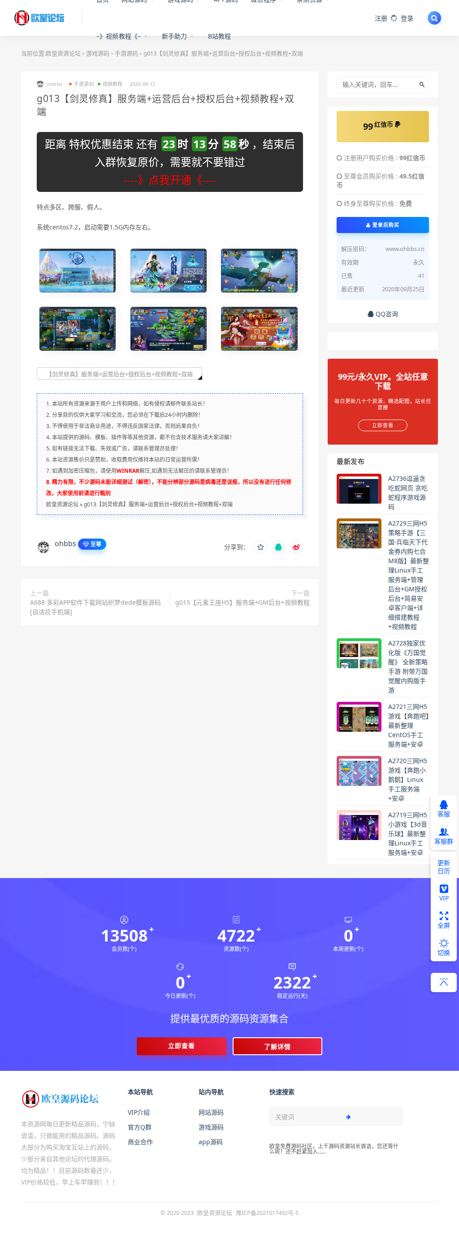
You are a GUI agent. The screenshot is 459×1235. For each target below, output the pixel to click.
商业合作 (140, 1141)
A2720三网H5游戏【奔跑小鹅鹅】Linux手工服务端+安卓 (407, 779)
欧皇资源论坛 (63, 53)
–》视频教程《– (118, 36)
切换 (443, 952)
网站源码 (211, 1112)
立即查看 (181, 1045)
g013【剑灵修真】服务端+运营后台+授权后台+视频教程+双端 (158, 504)
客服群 (443, 841)
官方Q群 (140, 1127)
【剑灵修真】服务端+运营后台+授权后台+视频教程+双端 (119, 374)
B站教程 (219, 36)
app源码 (211, 1141)
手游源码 (84, 84)
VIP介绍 (139, 1112)
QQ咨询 (386, 314)
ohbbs (65, 543)
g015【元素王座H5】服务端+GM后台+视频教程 (242, 602)
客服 (443, 814)
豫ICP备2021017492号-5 (267, 1213)
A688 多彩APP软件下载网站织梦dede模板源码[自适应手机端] (95, 607)
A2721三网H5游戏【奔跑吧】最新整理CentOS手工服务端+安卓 (408, 725)
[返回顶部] (444, 982)
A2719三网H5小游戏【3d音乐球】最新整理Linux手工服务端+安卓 (407, 834)
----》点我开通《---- (170, 179)
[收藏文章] (260, 547)
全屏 (443, 925)
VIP (444, 898)
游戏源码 (211, 1127)
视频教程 (113, 84)
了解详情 (277, 1046)
